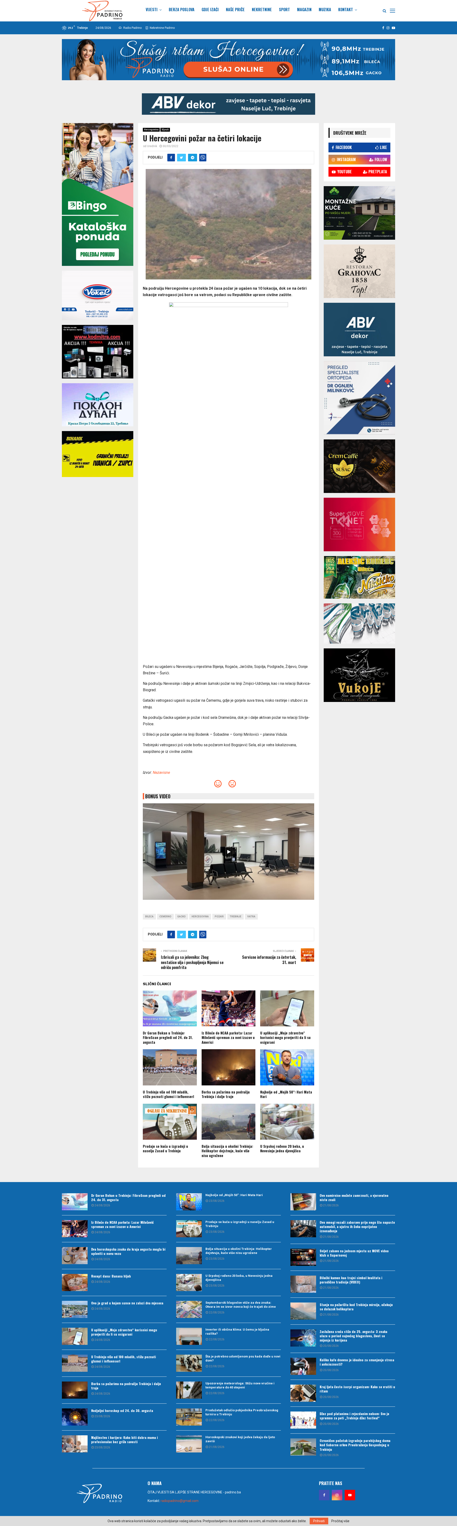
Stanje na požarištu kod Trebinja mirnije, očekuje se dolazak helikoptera (356, 1306)
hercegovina (200, 916)
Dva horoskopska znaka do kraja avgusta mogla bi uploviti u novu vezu (128, 1251)
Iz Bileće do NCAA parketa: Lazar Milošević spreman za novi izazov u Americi (228, 1037)
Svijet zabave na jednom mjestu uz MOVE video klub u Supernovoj (354, 1253)
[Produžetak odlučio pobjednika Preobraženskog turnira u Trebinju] (189, 1417)
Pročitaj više (340, 1521)
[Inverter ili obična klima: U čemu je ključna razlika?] (189, 1336)
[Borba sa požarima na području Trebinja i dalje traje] (75, 1390)
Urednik (152, 146)
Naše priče (235, 9)
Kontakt (345, 9)
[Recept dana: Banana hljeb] (75, 1282)
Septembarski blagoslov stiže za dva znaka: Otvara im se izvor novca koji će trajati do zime (240, 1304)
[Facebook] (324, 1495)
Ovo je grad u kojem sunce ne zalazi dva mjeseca (127, 1302)
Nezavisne (161, 772)
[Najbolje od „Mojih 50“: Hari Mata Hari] (189, 1201)
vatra (251, 916)
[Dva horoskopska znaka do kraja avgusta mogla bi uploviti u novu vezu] (75, 1255)
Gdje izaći (210, 9)
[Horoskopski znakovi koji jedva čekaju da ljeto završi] (189, 1443)
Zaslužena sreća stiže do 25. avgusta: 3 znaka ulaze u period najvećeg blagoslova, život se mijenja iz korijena (353, 1335)
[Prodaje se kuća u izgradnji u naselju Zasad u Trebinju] (189, 1228)
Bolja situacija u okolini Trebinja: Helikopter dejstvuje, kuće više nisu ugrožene (227, 1150)
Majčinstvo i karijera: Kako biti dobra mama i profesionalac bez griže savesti (124, 1439)
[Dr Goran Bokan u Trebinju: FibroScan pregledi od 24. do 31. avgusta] (75, 1201)
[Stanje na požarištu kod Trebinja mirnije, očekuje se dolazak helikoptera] (303, 1311)
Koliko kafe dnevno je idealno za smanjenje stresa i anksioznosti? (357, 1362)
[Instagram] (337, 1495)
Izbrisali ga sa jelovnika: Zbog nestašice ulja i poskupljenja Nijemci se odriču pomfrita (192, 962)
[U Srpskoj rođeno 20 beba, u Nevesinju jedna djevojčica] (189, 1282)
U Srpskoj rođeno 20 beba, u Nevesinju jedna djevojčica (282, 1148)
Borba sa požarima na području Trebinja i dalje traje (226, 1094)
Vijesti (152, 9)
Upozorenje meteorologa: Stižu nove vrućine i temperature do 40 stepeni (239, 1385)
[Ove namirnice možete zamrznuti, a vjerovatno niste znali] (303, 1201)
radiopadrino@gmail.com (180, 1501)
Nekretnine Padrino (162, 28)
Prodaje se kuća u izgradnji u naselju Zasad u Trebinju (165, 1148)
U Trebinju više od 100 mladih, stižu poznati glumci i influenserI (168, 1094)
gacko (181, 916)
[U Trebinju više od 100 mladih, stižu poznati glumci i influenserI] (75, 1363)
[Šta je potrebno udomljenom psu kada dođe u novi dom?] (189, 1363)
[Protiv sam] (232, 785)
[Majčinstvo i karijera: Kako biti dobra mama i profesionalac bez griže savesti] (75, 1443)
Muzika (325, 9)
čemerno (165, 916)
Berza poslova (181, 9)
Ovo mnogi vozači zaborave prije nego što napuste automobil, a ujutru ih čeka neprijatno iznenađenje (357, 1226)
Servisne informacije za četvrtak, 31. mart (269, 959)
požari (219, 916)
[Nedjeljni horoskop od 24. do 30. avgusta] (75, 1417)
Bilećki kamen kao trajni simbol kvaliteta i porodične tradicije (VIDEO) (351, 1279)
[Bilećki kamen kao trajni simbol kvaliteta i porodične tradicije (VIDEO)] (303, 1284)
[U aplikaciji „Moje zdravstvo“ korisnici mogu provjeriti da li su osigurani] (75, 1336)
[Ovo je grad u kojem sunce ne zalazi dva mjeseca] (75, 1309)
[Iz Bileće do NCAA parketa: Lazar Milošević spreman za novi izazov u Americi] (75, 1228)
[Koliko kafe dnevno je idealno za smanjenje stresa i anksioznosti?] (303, 1366)
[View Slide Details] (228, 104)
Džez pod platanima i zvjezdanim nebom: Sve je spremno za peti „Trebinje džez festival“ (354, 1415)
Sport (284, 9)
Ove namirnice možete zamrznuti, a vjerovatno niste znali (354, 1197)
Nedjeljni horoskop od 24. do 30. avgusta (122, 1410)
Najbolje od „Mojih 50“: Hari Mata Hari (286, 1094)
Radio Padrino (132, 28)
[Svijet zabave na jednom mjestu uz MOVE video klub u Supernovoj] (303, 1257)
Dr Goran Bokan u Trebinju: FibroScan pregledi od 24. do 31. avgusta (168, 1037)
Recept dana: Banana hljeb (111, 1275)
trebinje (235, 916)
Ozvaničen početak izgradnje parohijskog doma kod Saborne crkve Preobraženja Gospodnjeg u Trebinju (355, 1444)
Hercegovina (151, 129)
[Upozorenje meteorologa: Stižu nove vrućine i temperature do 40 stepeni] (189, 1390)
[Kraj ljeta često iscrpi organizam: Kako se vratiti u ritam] (303, 1393)
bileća (149, 916)
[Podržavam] (218, 785)
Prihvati (319, 1521)
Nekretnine (262, 9)
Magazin (304, 9)
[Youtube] (350, 1495)
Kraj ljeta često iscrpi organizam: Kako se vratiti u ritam (357, 1388)
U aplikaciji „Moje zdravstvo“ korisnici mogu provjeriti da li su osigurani (285, 1037)
